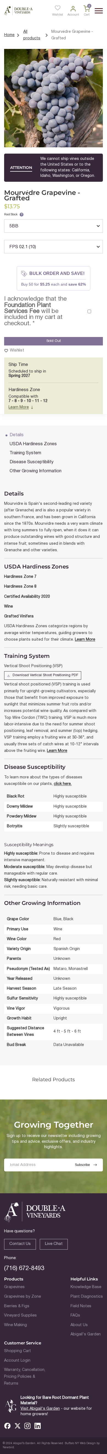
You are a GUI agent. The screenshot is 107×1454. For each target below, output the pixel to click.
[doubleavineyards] (18, 11)
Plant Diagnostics (87, 1296)
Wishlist (17, 350)
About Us (79, 1325)
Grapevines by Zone (22, 1296)
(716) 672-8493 (24, 1268)
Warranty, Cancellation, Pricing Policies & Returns (24, 1376)
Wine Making (15, 1325)
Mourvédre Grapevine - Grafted (72, 35)
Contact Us (20, 1244)
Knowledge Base (86, 1287)
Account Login (17, 1360)
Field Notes (81, 1306)
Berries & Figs (16, 1306)
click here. (63, 784)
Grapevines (14, 1287)
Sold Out (53, 341)
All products (31, 35)
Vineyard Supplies (20, 1315)
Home (9, 35)
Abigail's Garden (86, 1334)
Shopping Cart (17, 1351)
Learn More (19, 407)
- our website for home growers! (56, 1411)
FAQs (75, 1315)
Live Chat (54, 1244)
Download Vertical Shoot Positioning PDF (45, 675)
